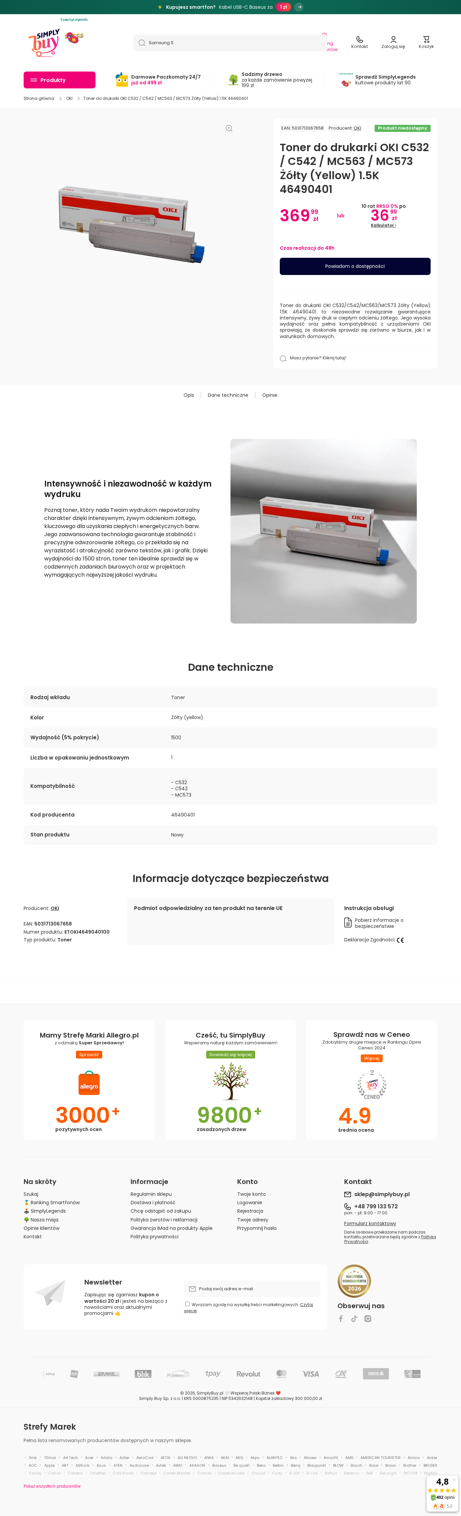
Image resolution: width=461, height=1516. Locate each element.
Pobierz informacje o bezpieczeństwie (379, 923)
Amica (414, 1457)
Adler (124, 1457)
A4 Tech (70, 1457)
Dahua (331, 1473)
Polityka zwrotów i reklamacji (164, 1219)
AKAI (225, 1457)
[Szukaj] (139, 42)
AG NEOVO (187, 1457)
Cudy (277, 1473)
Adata (106, 1457)
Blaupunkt (316, 1465)
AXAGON (197, 1465)
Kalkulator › (383, 225)
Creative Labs (231, 1473)
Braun (390, 1465)
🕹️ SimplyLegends (45, 1211)
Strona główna (39, 98)
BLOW (338, 1465)
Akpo (255, 1457)
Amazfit (331, 1457)
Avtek (161, 1465)
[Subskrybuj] (311, 1288)
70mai (50, 1457)
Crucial (258, 1473)
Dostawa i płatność (153, 1202)
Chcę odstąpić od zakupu (161, 1211)
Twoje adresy (252, 1219)
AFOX (165, 1457)
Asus (101, 1465)
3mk (33, 1457)
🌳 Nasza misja (41, 1219)
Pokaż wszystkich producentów (52, 1486)
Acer (89, 1457)
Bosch (356, 1465)
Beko (261, 1465)
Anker (432, 1457)
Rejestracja (250, 1211)
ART (65, 1465)
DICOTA (410, 1473)
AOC (33, 1465)
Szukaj (31, 1194)
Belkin (278, 1465)
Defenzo (351, 1473)
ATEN (118, 1465)
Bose (373, 1465)
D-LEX (294, 1473)
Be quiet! (242, 1465)
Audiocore (139, 1465)
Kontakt (33, 1236)
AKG (239, 1457)
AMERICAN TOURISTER (380, 1457)
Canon (54, 1473)
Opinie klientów (41, 1228)
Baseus (219, 1465)
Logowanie (249, 1202)
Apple (49, 1465)
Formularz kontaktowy (370, 1223)
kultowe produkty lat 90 (385, 80)
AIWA (209, 1457)
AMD (349, 1457)
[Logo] (44, 43)
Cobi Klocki (123, 1473)
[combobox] (231, 42)
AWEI (177, 1465)
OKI (69, 98)
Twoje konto (251, 1194)
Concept (148, 1473)
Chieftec (98, 1473)
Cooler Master (176, 1473)
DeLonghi (388, 1473)
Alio (293, 1457)
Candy (35, 1473)
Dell (369, 1473)
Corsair (204, 1473)
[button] (426, 43)
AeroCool (145, 1457)
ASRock (82, 1465)
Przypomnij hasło (257, 1228)
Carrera (75, 1473)
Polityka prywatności (155, 1236)
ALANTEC (275, 1457)
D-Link (312, 1473)
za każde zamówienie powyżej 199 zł (277, 80)
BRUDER (430, 1465)
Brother (409, 1465)
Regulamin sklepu (151, 1194)
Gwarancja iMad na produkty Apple (172, 1228)
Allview (310, 1457)
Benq (295, 1465)
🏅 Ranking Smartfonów (52, 1202)
